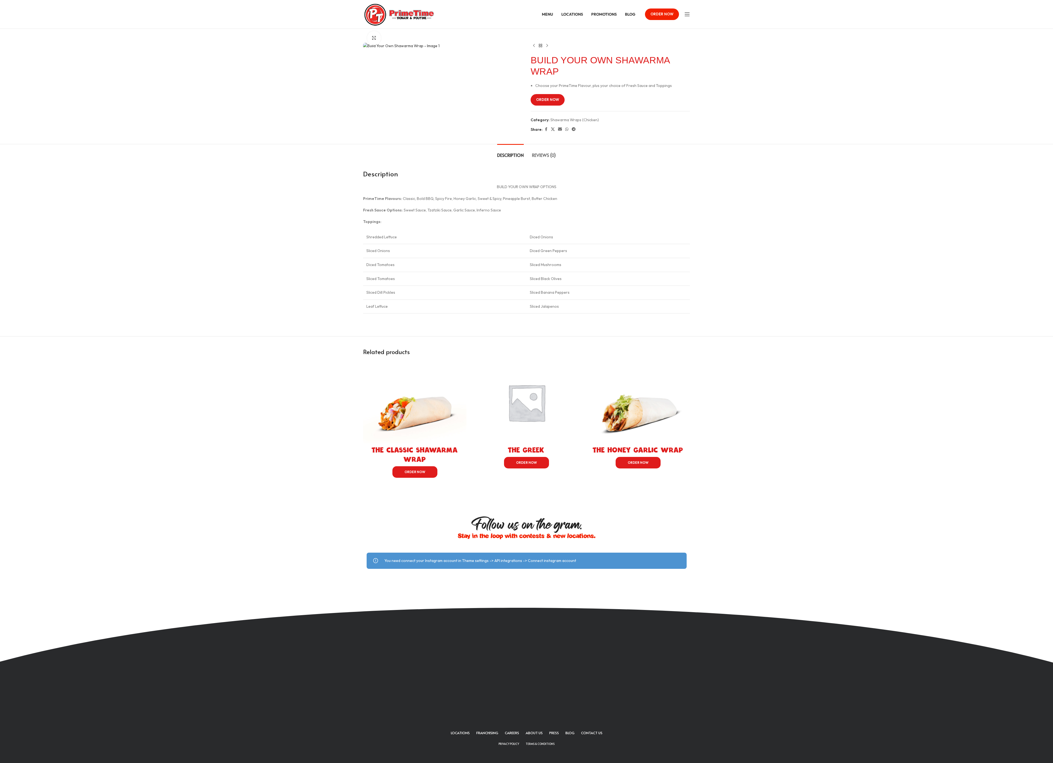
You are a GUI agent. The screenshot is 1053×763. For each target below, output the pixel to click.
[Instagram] (534, 698)
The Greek (526, 450)
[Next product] (547, 46)
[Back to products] (540, 46)
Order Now (661, 14)
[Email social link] (560, 129)
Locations (460, 732)
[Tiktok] (549, 698)
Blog (569, 732)
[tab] (510, 152)
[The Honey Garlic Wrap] (638, 402)
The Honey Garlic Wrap (638, 450)
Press (554, 732)
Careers (512, 732)
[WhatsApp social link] (567, 129)
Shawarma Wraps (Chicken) (574, 119)
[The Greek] (526, 402)
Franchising (487, 732)
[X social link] (552, 129)
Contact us (591, 732)
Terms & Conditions (540, 744)
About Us (534, 732)
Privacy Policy (509, 744)
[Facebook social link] (546, 129)
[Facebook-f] (504, 698)
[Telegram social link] (573, 129)
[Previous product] (534, 46)
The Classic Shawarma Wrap (415, 455)
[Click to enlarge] (374, 38)
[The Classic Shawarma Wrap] (414, 402)
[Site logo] (399, 13)
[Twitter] (519, 698)
